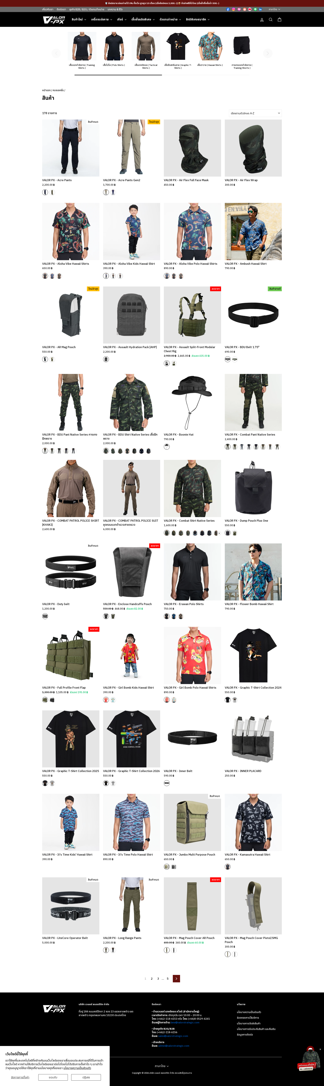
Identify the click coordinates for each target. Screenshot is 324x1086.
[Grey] (235, 700)
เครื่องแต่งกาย (100, 19)
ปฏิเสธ (86, 1077)
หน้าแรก (46, 90)
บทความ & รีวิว (115, 9)
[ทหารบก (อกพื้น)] (174, 533)
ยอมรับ (53, 1077)
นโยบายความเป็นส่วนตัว (77, 1068)
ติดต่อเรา (61, 9)
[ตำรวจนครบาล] (66, 451)
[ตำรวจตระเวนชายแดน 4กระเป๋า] (134, 451)
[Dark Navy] (113, 950)
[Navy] (45, 192)
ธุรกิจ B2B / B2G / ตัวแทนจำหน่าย (86, 9)
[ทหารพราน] (73, 451)
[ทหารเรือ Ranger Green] (188, 533)
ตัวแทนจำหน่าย (169, 19)
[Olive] (59, 276)
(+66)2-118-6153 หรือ (170, 1018)
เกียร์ (120, 19)
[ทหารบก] (45, 451)
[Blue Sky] (113, 700)
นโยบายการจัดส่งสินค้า (249, 1023)
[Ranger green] (181, 616)
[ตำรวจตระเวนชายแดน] (59, 451)
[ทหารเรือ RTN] (181, 533)
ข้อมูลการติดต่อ (245, 1034)
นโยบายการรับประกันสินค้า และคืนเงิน (256, 1029)
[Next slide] (268, 53)
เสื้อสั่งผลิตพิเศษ (141, 19)
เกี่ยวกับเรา (47, 9)
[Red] (106, 700)
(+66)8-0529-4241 (199, 1018)
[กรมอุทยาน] (277, 447)
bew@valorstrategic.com (185, 1022)
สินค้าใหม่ (78, 19)
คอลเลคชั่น (58, 90)
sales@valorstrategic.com (173, 1036)
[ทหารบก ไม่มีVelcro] (113, 451)
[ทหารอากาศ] (242, 447)
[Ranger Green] (52, 192)
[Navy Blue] (174, 616)
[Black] (45, 276)
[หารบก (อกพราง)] (167, 533)
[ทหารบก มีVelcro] (106, 451)
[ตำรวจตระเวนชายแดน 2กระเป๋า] (127, 451)
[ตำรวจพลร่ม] (263, 447)
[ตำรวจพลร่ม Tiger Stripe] (216, 533)
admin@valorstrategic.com (173, 1045)
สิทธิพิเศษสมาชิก (196, 19)
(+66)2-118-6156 (167, 1032)
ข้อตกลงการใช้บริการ (248, 1017)
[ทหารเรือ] (52, 451)
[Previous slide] (56, 53)
